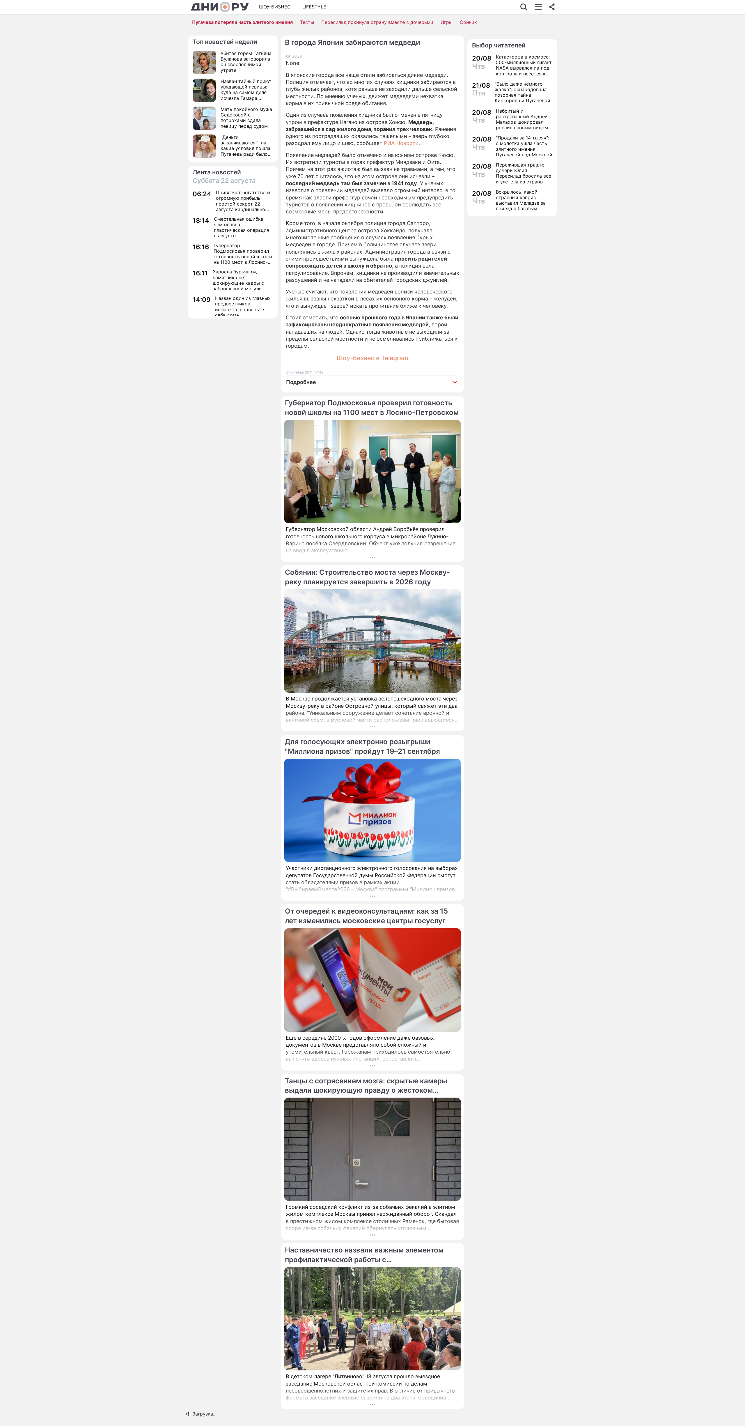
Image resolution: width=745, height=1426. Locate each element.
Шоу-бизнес (275, 7)
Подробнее (301, 382)
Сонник (468, 22)
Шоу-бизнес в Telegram (372, 358)
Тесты (307, 22)
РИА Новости (401, 143)
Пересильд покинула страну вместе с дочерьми (377, 22)
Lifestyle (314, 7)
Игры (447, 22)
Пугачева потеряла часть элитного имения (242, 22)
